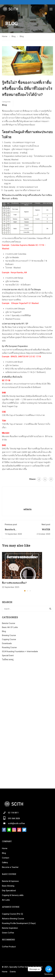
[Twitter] (45, 479)
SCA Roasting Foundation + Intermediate (20, 651)
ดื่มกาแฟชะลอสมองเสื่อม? (14, 582)
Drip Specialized (9, 890)
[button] (24, 590)
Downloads (7, 643)
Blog (13, 36)
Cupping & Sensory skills (12, 895)
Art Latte (6, 900)
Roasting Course (9, 647)
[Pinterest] (51, 479)
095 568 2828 (14, 818)
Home (4, 36)
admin (27, 509)
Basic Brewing (8, 886)
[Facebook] (39, 479)
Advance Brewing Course (13, 918)
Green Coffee (8, 932)
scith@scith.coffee (16, 823)
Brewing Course (9, 635)
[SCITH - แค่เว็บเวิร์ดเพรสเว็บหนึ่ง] (10, 9)
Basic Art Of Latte (10, 627)
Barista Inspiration (10, 928)
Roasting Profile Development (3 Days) (19, 923)
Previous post (11, 524)
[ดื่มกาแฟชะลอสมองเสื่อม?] (22, 565)
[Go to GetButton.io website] (48, 974)
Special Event (8, 655)
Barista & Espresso (10, 881)
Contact (5, 858)
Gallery (5, 862)
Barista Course (8, 623)
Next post (46, 524)
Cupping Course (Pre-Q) (12, 914)
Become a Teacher (10, 867)
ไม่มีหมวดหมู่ (7, 659)
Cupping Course (9, 639)
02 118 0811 (13, 812)
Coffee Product (9, 946)
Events (13, 971)
